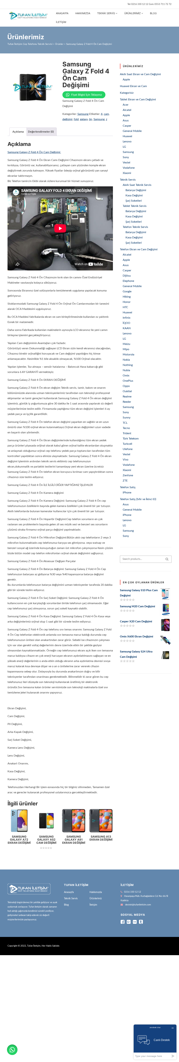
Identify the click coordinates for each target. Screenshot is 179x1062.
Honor (127, 302)
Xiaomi (127, 173)
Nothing (128, 365)
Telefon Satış (127, 487)
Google (127, 291)
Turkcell (127, 443)
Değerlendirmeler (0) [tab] (41, 131)
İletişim (61, 21)
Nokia (126, 359)
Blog (153, 13)
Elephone (128, 281)
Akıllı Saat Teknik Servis (137, 185)
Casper (127, 125)
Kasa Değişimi (134, 195)
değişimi (67, 119)
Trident (127, 433)
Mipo (126, 349)
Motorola (128, 354)
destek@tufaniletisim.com (138, 905)
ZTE (125, 480)
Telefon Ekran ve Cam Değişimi (138, 249)
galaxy (84, 119)
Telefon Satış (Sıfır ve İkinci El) (138, 499)
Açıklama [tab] (18, 131)
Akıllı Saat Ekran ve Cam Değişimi (140, 74)
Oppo (126, 386)
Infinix (126, 317)
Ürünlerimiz (132, 13)
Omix (126, 375)
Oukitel (127, 391)
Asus (126, 120)
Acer (125, 104)
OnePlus (128, 380)
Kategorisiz (127, 92)
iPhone (127, 492)
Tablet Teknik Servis (134, 206)
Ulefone (128, 449)
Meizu (126, 344)
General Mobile (132, 131)
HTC (125, 307)
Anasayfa (62, 13)
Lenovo (127, 141)
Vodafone (129, 167)
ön (90, 119)
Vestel (126, 162)
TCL (125, 422)
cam (106, 114)
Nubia (126, 370)
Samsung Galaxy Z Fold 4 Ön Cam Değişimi (34, 152)
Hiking (127, 296)
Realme (127, 396)
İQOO (126, 323)
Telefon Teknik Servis (135, 227)
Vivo (125, 459)
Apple (126, 79)
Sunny (126, 417)
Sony (126, 157)
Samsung (82, 114)
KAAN (127, 328)
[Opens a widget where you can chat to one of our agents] (155, 1042)
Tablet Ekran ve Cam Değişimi (138, 99)
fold (76, 119)
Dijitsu (127, 275)
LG (124, 146)
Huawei (127, 136)
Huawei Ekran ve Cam (133, 86)
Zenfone (128, 475)
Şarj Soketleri (134, 200)
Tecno (126, 428)
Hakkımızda (82, 13)
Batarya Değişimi (136, 190)
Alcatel (127, 110)
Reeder (127, 401)
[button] (12, 1049)
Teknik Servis (106, 13)
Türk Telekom (131, 438)
